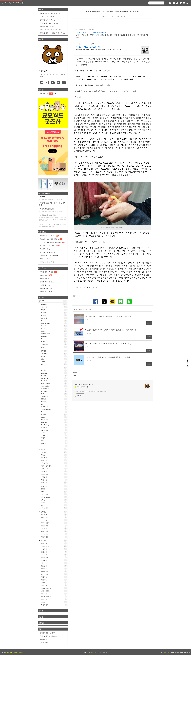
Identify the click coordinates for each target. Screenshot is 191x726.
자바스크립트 (53, 497)
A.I (53, 446)
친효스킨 (53, 460)
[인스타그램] (47, 82)
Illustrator (53, 373)
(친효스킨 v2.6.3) (18, 652)
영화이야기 (53, 585)
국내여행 (53, 577)
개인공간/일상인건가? (107, 16)
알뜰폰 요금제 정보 (46, 291)
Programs (53, 368)
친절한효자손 (93, 652)
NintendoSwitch (53, 333)
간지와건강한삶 (53, 588)
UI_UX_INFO (53, 430)
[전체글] (174, 3)
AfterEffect (53, 378)
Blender (53, 401)
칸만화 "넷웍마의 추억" (47, 262)
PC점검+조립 (53, 315)
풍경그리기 (53, 517)
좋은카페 (53, 568)
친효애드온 (53, 468)
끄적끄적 (53, 528)
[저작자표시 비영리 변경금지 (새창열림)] (95, 287)
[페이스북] (95, 301)
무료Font (53, 438)
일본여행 (53, 580)
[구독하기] (187, 364)
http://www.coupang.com (83, 29)
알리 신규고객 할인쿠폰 (47, 282)
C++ (53, 440)
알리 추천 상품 (44, 278)
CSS (53, 491)
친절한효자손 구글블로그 (48, 633)
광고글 (53, 602)
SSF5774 (50, 198)
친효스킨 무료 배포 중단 (47, 20)
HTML (53, 489)
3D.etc (53, 435)
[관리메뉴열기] (187, 361)
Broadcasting (53, 425)
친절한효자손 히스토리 (47, 26)
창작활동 (53, 512)
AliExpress (53, 353)
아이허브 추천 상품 (46, 288)
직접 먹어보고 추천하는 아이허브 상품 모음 (52, 204)
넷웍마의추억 (53, 523)
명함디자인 (53, 537)
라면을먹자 (53, 571)
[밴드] (129, 301)
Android (53, 443)
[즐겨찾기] (41, 82)
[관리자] (184, 3)
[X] (104, 301)
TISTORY (53, 452)
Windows (53, 312)
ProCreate (53, 394)
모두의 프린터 (44, 642)
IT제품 (53, 341)
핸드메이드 (53, 531)
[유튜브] (53, 82)
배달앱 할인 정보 (45, 285)
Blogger (53, 455)
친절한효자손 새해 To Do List (49, 23)
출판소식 (53, 552)
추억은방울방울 (53, 596)
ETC (53, 364)
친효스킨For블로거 (53, 466)
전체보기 (52, 301)
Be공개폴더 (53, 605)
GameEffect (53, 427)
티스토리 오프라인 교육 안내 (49, 255)
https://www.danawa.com (83, 44)
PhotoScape (53, 391)
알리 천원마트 (46, 275)
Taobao (53, 361)
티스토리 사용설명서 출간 (49, 245)
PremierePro (53, 381)
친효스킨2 (53, 463)
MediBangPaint (53, 388)
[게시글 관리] (82, 287)
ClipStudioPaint (53, 386)
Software (53, 414)
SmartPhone (53, 326)
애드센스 (53, 505)
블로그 (53, 449)
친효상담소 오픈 (45, 259)
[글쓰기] (180, 3)
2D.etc (53, 432)
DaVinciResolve (53, 383)
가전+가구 (53, 344)
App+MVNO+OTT (53, 323)
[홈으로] (170, 3)
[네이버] (120, 301)
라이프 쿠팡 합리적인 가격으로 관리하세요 (91, 32)
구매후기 (53, 549)
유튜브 (53, 502)
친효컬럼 (53, 471)
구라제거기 (43, 639)
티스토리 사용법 (45, 249)
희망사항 (53, 599)
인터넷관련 (53, 508)
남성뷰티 (53, 560)
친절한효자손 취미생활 (13, 2)
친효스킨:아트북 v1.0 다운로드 (51, 239)
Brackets (53, 412)
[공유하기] (80, 287)
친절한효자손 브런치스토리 (48, 636)
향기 (53, 563)
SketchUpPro (53, 407)
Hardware (53, 336)
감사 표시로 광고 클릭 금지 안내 (50, 13)
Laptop (53, 339)
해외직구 (53, 351)
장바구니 (53, 307)
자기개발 (53, 554)
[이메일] (64, 82)
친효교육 (53, 477)
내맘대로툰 (53, 526)
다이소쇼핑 (53, 574)
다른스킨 (53, 480)
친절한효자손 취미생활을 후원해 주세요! (52, 33)
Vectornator (53, 396)
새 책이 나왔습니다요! (47, 16)
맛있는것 (53, 566)
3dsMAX (53, 399)
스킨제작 (53, 457)
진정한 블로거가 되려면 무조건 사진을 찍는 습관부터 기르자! (112, 11)
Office (53, 417)
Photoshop (53, 370)
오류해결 (53, 318)
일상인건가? (53, 546)
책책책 (53, 582)
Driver (53, 321)
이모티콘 (53, 514)
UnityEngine (53, 422)
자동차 (53, 347)
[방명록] (177, 3)
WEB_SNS (53, 486)
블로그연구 (53, 482)
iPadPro (53, 328)
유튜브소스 (53, 534)
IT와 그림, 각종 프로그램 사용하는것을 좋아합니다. (91, 391)
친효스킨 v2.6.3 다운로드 (49, 236)
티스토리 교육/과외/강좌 (47, 252)
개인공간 (53, 541)
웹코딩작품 (53, 494)
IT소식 (53, 310)
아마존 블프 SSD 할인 (48, 272)
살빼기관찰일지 (53, 591)
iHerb (53, 359)
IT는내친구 (53, 304)
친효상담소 (53, 474)
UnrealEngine (53, 420)
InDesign (53, 375)
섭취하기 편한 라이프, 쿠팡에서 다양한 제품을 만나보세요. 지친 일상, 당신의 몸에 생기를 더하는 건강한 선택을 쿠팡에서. (112, 36)
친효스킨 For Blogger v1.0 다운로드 (52, 242)
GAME (53, 331)
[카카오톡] (112, 301)
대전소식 (53, 594)
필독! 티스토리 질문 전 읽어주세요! (51, 29)
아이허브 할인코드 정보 (52, 217)
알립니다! (53, 543)
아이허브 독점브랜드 (51, 210)
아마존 (53, 356)
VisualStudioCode (53, 409)
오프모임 (53, 520)
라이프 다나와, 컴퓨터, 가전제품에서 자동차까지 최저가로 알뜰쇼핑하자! (98, 50)
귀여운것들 (53, 557)
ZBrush (53, 404)
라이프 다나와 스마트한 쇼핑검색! (88, 47)
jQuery (53, 500)
